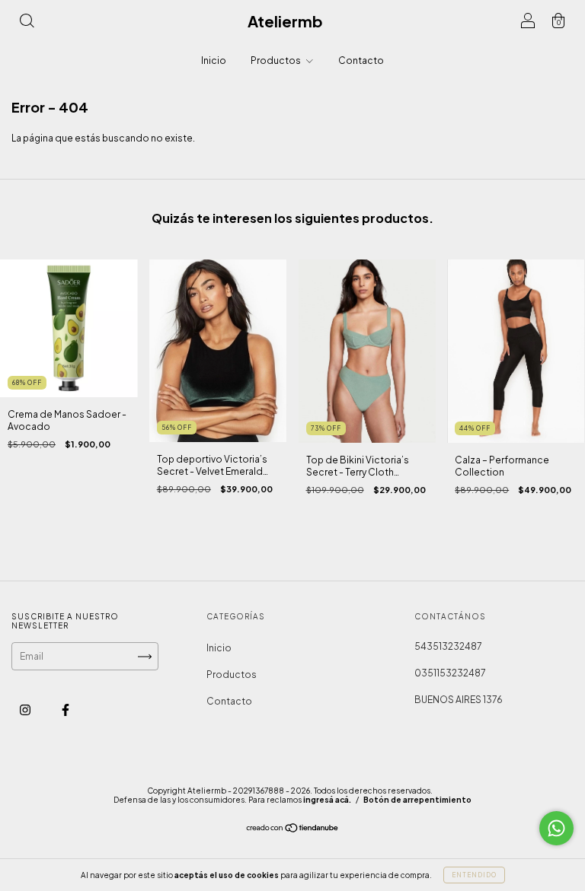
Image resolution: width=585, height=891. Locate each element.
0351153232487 (450, 673)
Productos (276, 60)
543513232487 (448, 646)
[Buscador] (26, 23)
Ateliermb (285, 20)
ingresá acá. (327, 799)
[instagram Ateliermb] (25, 709)
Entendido (474, 875)
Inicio (213, 60)
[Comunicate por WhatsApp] (556, 828)
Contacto (361, 60)
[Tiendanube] (292, 829)
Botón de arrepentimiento (417, 799)
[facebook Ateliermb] (65, 709)
